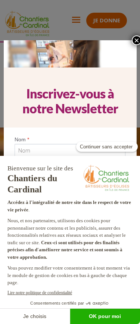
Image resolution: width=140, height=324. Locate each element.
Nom (22, 139)
